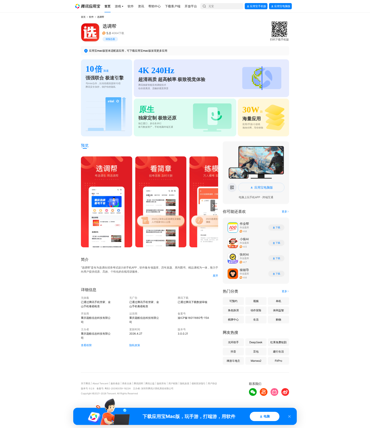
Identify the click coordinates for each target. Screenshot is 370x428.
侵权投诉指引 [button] (198, 383)
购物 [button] (278, 319)
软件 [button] (91, 16)
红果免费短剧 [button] (278, 342)
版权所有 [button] (161, 383)
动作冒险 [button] (256, 310)
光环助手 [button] (233, 342)
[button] (87, 6)
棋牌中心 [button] (233, 319)
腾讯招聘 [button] (138, 383)
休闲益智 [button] (278, 310)
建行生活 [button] (278, 351)
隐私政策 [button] (134, 345)
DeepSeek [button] (255, 342)
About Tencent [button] (100, 383)
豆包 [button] (256, 351)
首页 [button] (83, 16)
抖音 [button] (233, 351)
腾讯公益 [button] (150, 383)
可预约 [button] (233, 301)
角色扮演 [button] (233, 310)
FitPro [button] (278, 360)
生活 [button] (256, 319)
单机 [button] (278, 301)
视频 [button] (256, 301)
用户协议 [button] (212, 383)
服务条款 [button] (115, 383)
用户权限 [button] (173, 383)
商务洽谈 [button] (126, 383)
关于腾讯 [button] (85, 383)
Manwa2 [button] (256, 360)
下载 (278, 227)
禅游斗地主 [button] (233, 360)
